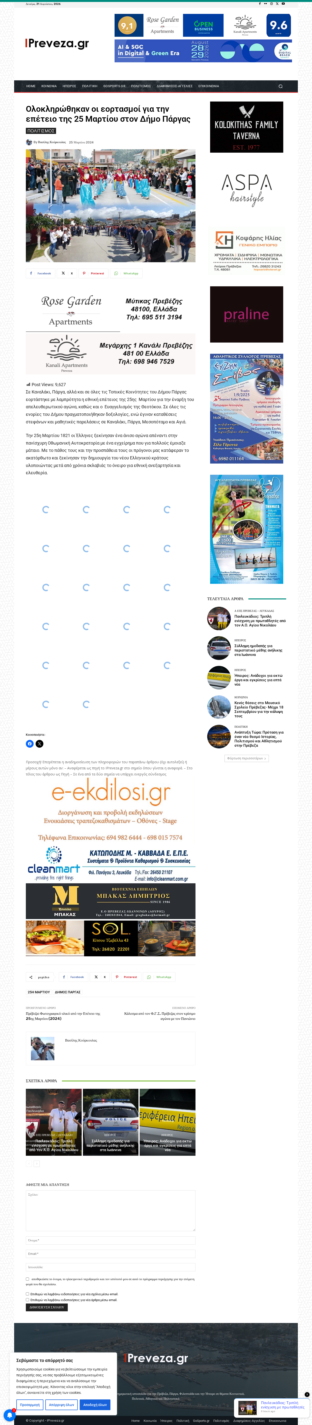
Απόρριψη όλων (61, 1405)
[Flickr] (266, 4)
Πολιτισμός (41, 131)
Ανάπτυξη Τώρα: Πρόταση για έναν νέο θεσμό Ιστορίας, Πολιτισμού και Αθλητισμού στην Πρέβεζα (258, 739)
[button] (280, 86)
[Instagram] (271, 4)
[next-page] (37, 1164)
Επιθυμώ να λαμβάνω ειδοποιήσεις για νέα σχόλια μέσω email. (74, 1294)
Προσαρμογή (30, 1405)
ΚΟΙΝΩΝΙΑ (241, 697)
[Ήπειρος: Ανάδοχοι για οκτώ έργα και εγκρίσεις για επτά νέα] (167, 1122)
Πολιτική (241, 727)
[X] (277, 4)
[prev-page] (29, 1164)
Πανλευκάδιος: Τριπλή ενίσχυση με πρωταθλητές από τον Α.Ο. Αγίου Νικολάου (53, 1145)
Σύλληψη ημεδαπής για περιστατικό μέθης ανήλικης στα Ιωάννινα (111, 1145)
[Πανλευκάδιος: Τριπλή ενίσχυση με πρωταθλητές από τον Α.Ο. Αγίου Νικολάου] (54, 1122)
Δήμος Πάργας (67, 992)
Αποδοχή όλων (95, 1405)
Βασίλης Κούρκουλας (52, 142)
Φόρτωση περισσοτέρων (245, 758)
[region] (63, 1383)
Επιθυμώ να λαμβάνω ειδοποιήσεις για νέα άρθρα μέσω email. (73, 1300)
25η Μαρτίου (39, 992)
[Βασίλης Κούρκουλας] (30, 142)
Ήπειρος (110, 1135)
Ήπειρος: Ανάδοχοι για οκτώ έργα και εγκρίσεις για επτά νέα (168, 1145)
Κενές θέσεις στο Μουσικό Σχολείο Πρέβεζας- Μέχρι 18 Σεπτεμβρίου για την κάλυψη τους (258, 709)
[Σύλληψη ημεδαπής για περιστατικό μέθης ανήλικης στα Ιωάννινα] (111, 1122)
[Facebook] (260, 4)
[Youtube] (283, 4)
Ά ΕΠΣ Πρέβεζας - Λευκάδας (53, 1135)
